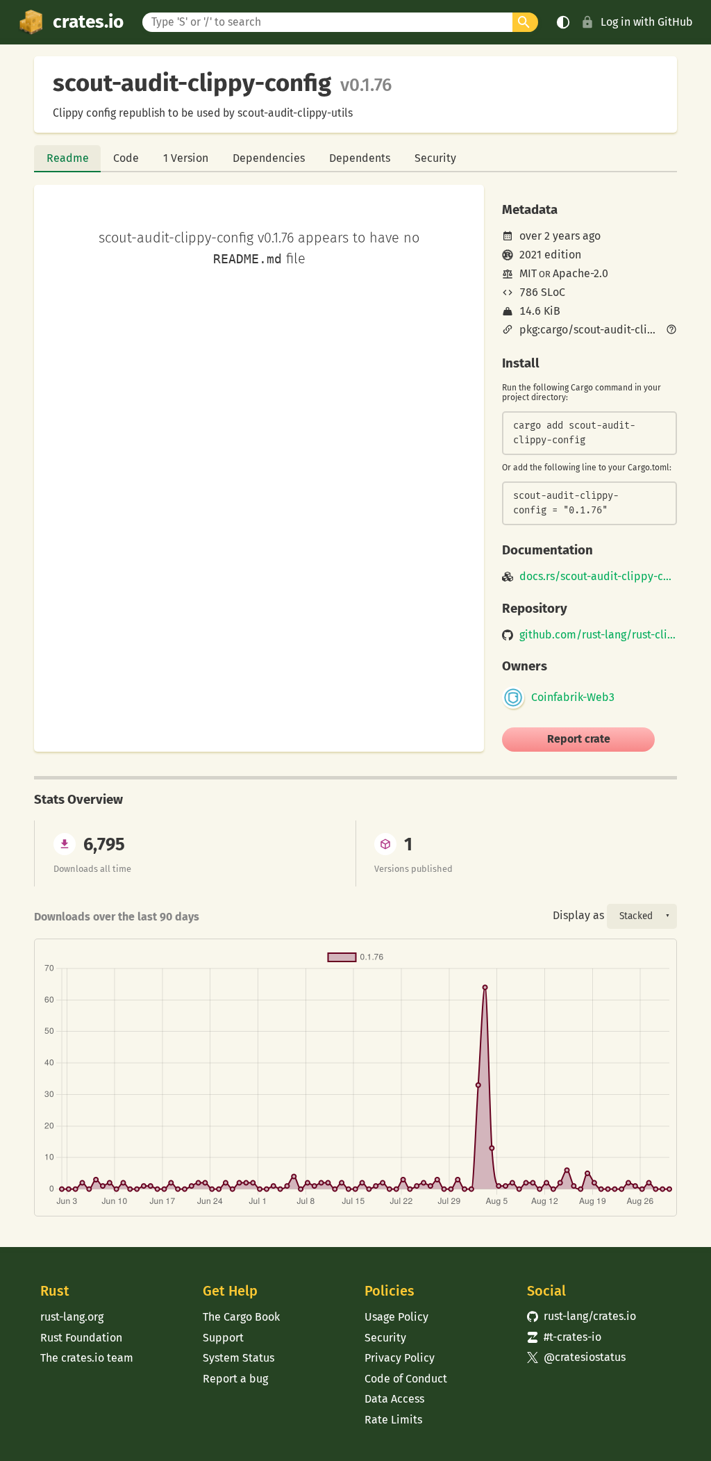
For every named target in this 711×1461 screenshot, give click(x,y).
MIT (528, 273)
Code (126, 158)
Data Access (394, 1398)
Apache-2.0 (580, 273)
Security (435, 158)
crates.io (88, 22)
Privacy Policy (400, 1357)
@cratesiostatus (576, 1357)
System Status (238, 1357)
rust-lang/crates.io (582, 1316)
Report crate (578, 738)
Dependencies (269, 158)
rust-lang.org (71, 1316)
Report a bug (235, 1378)
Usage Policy (396, 1316)
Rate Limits (393, 1419)
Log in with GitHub (647, 21)
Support (223, 1337)
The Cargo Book (241, 1316)
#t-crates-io (564, 1337)
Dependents (359, 158)
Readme (68, 158)
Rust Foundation (81, 1337)
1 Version (185, 158)
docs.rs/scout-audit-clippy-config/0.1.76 (598, 576)
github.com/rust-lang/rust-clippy (598, 635)
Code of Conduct (406, 1378)
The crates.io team (86, 1357)
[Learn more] (671, 331)
